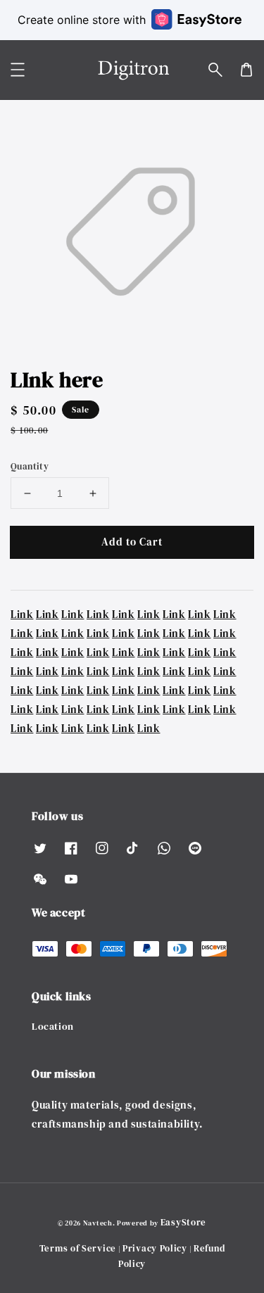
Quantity (30, 466)
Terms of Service (77, 1248)
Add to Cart (132, 541)
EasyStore (183, 1222)
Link (22, 614)
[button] (215, 70)
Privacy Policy (154, 1248)
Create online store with (82, 20)
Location (53, 1026)
